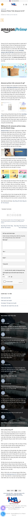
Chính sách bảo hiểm (6, 298)
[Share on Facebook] (10, 215)
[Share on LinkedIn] (20, 215)
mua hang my (13, 221)
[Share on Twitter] (13, 215)
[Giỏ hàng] (26, 4)
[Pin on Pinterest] (18, 215)
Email (4, 257)
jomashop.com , (18, 328)
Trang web (5, 264)
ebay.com (12, 328)
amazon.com (4, 328)
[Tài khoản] (23, 4)
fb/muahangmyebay (11, 342)
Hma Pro (15, 14)
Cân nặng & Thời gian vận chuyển (8, 303)
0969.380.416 (18, 507)
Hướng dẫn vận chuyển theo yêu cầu (9, 305)
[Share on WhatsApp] (8, 215)
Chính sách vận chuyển (6, 300)
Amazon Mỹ (3, 9)
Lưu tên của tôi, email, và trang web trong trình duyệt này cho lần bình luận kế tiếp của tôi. (14, 272)
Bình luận (5, 239)
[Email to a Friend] (15, 215)
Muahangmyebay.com (12, 474)
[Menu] (2, 4)
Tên (4, 251)
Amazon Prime (5, 130)
